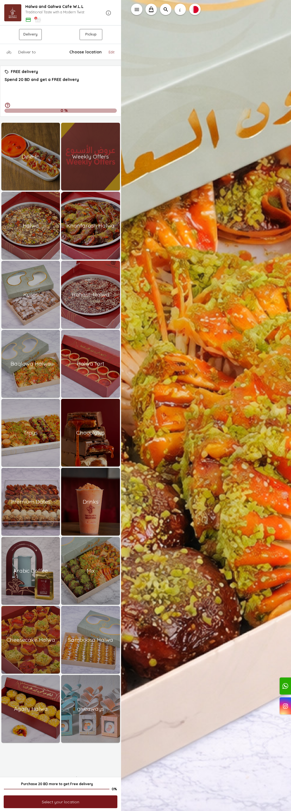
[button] (60, 13)
